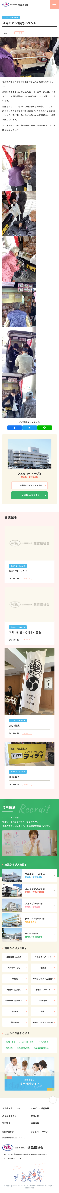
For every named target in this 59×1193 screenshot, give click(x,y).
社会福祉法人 (19, 4)
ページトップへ (53, 1100)
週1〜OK (11, 1042)
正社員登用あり (42, 1047)
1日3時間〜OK (26, 1042)
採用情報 (35, 1123)
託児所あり (43, 1042)
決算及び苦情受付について (13, 1137)
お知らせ (35, 1115)
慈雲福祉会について (11, 1108)
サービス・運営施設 (40, 1108)
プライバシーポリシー (40, 1131)
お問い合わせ (8, 1131)
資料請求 (6, 1123)
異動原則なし (24, 1047)
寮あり (10, 1047)
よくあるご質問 (9, 1115)
